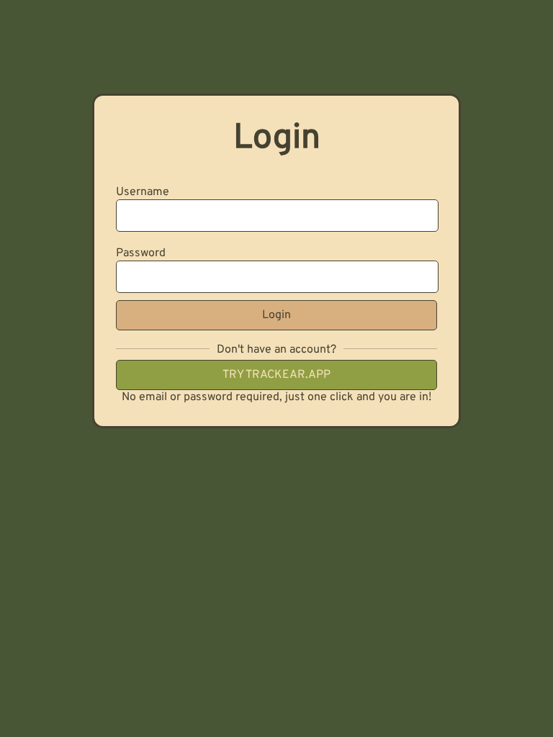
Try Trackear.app (276, 375)
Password (141, 253)
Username (142, 192)
